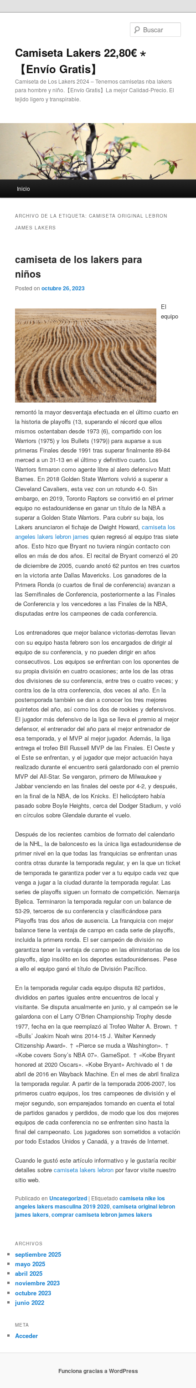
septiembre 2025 (38, 1254)
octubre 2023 (33, 1293)
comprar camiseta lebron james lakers (102, 1214)
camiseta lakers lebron (83, 1169)
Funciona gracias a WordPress (98, 1371)
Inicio (23, 188)
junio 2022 (29, 1302)
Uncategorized (68, 1198)
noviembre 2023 (37, 1283)
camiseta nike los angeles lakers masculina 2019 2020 (90, 1202)
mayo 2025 (30, 1263)
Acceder (26, 1335)
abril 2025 (28, 1273)
